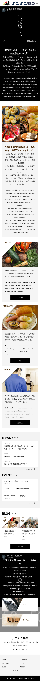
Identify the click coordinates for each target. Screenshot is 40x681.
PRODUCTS (6, 663)
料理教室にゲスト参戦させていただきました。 (28, 533)
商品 (20, 361)
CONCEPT (23, 660)
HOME (4, 660)
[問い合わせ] (20, 615)
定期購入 (20, 423)
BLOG (4, 667)
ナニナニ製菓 (20, 638)
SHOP (22, 663)
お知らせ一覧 (30, 469)
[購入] (20, 599)
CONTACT (14, 670)
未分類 (5, 536)
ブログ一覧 (20, 546)
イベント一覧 (30, 503)
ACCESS (22, 667)
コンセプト (20, 297)
